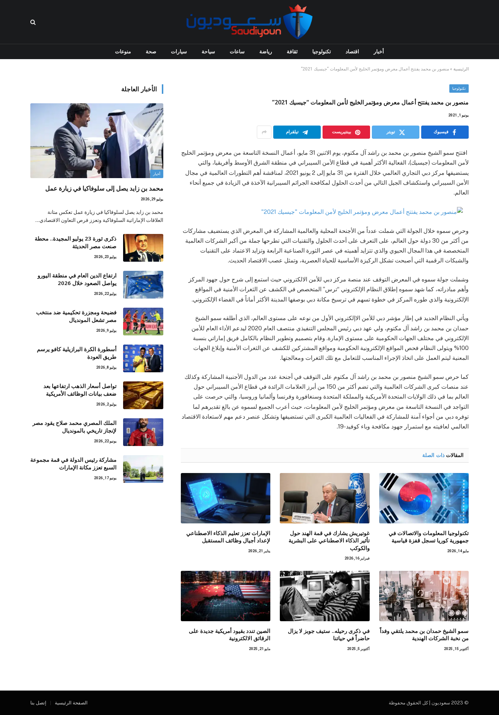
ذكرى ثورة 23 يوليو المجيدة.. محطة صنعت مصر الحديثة (76, 242)
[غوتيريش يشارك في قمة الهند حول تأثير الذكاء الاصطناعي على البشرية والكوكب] (324, 498)
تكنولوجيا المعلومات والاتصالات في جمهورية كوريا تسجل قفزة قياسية (429, 536)
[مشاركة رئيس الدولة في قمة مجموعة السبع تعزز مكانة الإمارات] (143, 469)
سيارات (179, 51)
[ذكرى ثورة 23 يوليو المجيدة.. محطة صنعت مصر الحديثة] (143, 248)
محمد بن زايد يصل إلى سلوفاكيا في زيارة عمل (104, 188)
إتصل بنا (38, 703)
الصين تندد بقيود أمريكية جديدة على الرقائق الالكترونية (229, 634)
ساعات (237, 51)
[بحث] (33, 22)
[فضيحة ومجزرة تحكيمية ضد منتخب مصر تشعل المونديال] (143, 321)
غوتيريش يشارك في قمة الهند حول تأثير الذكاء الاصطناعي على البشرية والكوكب (329, 540)
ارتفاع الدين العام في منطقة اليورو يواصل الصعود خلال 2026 (77, 279)
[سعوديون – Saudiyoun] (249, 22)
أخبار (379, 51)
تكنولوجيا (321, 51)
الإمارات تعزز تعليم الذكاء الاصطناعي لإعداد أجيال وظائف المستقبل (228, 536)
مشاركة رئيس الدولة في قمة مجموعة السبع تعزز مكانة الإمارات (73, 463)
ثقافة (292, 51)
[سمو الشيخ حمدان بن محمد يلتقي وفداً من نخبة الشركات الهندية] (424, 596)
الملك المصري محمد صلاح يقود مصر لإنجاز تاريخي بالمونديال (75, 426)
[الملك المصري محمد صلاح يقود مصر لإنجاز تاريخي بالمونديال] (143, 432)
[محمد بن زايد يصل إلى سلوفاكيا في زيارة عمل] (96, 140)
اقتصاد (352, 51)
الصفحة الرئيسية (71, 703)
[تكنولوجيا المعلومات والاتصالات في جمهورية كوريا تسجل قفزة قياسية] (424, 498)
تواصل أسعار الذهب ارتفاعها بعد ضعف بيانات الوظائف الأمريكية (80, 389)
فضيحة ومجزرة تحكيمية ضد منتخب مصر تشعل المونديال (76, 315)
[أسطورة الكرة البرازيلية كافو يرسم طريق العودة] (143, 358)
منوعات (123, 51)
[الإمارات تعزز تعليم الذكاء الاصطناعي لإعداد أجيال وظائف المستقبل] (225, 498)
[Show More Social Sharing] (264, 132)
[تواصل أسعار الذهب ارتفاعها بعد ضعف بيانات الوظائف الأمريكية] (143, 395)
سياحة (208, 51)
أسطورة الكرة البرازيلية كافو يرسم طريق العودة (77, 352)
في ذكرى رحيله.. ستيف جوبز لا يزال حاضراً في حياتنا (328, 634)
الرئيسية (461, 69)
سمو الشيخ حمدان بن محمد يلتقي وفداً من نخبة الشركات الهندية (424, 634)
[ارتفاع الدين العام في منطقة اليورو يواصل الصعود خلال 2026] (143, 285)
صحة (151, 51)
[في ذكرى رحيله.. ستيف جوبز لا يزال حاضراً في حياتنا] (324, 596)
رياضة (265, 51)
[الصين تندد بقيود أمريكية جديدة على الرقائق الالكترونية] (225, 596)
